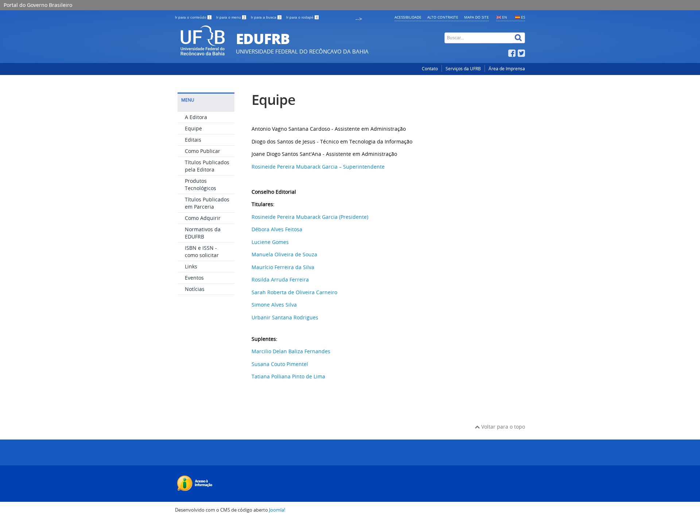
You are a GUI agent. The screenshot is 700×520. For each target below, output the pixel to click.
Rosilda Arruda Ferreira (280, 279)
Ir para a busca (266, 17)
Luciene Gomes (270, 242)
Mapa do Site (476, 17)
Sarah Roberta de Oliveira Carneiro (294, 292)
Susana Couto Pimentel (280, 364)
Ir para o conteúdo (193, 17)
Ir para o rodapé (302, 17)
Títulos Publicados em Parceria (207, 203)
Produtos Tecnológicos (200, 184)
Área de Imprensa (507, 69)
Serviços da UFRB (463, 69)
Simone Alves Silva (274, 304)
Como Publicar (202, 150)
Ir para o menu (230, 17)
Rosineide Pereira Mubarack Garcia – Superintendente (318, 166)
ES (523, 17)
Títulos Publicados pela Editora (207, 166)
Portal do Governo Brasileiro (38, 4)
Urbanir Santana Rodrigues (285, 317)
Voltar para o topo (502, 426)
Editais (193, 139)
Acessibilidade (407, 17)
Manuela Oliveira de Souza (284, 254)
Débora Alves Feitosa (277, 229)
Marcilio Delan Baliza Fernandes (291, 351)
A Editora (196, 117)
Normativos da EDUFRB (203, 233)
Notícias (195, 288)
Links (191, 266)
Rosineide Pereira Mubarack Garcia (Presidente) (310, 216)
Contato (430, 69)
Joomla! (277, 510)
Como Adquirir (203, 217)
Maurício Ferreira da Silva (283, 267)
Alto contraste (442, 17)
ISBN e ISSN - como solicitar (202, 251)
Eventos (194, 277)
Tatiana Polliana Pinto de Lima (288, 376)
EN (504, 17)
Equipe (193, 128)
